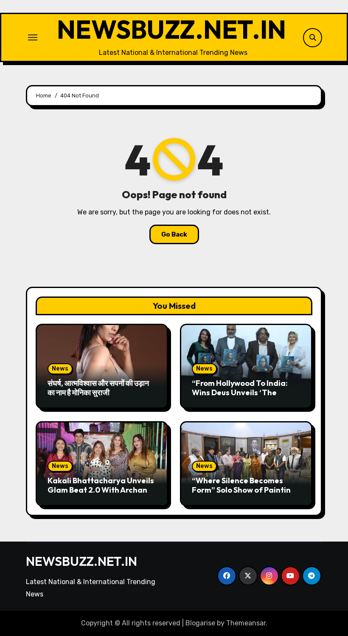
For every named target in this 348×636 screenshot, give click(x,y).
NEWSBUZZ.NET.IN (171, 29)
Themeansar (246, 623)
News (60, 368)
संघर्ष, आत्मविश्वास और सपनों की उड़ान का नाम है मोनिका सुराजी (98, 387)
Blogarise (200, 623)
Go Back (174, 234)
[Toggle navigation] (32, 37)
